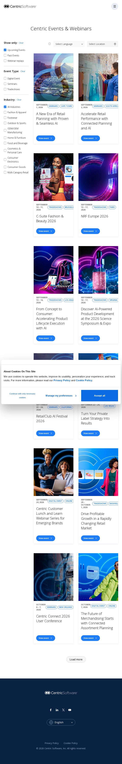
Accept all (99, 395)
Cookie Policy (84, 380)
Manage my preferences (59, 395)
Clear (21, 42)
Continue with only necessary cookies (22, 395)
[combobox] (65, 722)
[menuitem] (52, 743)
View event (44, 138)
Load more (76, 659)
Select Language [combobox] (64, 43)
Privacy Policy (62, 380)
